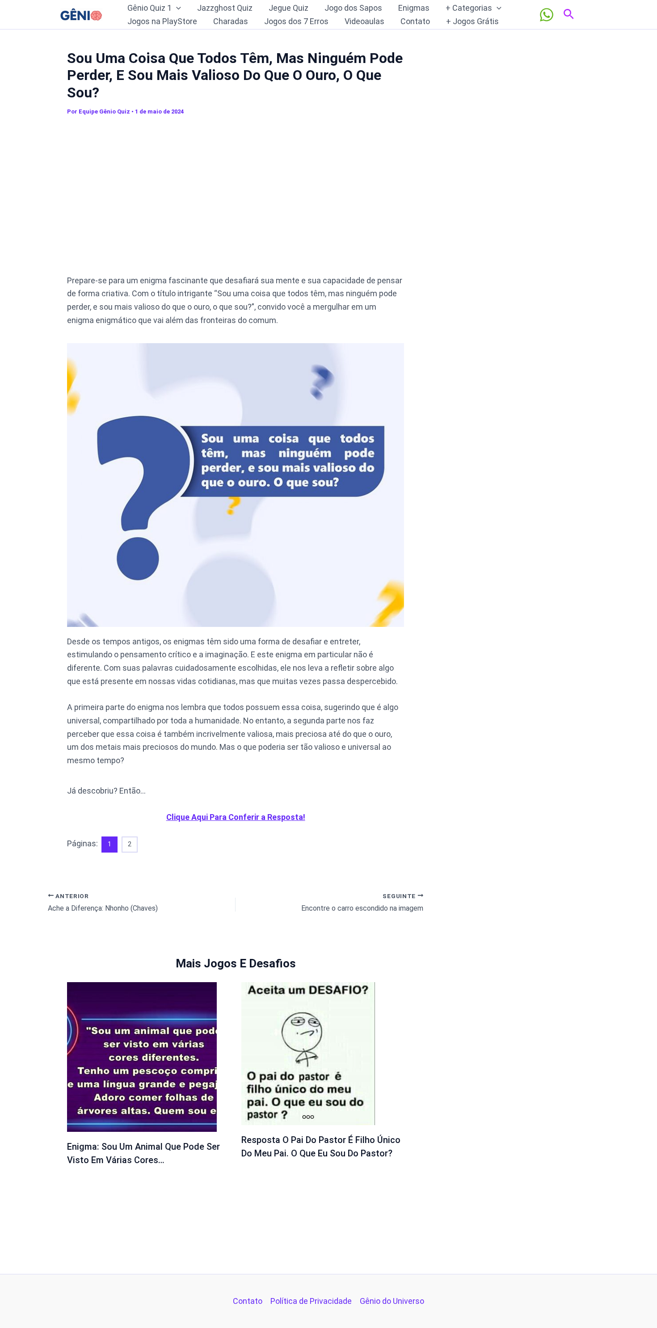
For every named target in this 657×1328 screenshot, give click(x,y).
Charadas (230, 21)
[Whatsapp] (546, 14)
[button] (176, 8)
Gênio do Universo (392, 1301)
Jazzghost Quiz (225, 8)
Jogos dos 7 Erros (296, 21)
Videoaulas (364, 21)
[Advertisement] (235, 199)
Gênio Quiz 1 (149, 8)
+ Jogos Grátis (472, 21)
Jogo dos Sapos (353, 8)
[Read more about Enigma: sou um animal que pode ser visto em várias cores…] (142, 1056)
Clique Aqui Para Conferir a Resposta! (235, 817)
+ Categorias (469, 8)
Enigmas (414, 8)
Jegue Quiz (288, 8)
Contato (415, 21)
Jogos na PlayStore (162, 21)
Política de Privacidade (311, 1301)
